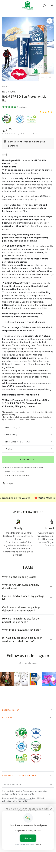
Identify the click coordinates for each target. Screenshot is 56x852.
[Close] (51, 808)
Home (4, 87)
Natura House (9, 92)
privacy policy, (25, 798)
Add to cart (28, 459)
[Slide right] (50, 77)
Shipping (16, 134)
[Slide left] (42, 77)
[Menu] (4, 5)
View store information (17, 475)
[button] (44, 5)
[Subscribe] (52, 784)
